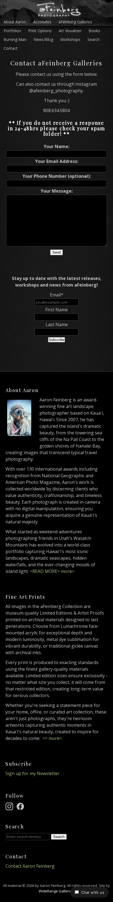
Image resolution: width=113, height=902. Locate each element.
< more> (52, 738)
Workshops (70, 39)
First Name (56, 310)
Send (56, 252)
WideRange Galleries (56, 891)
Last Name (57, 324)
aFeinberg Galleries (75, 21)
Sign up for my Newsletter (32, 773)
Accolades (42, 21)
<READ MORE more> (52, 571)
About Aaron (15, 21)
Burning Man (15, 39)
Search (93, 39)
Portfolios (12, 30)
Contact (11, 48)
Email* (56, 295)
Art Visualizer (70, 30)
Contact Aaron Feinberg (30, 866)
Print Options (40, 30)
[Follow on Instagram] (10, 806)
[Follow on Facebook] (21, 806)
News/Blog (43, 39)
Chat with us (92, 892)
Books (94, 30)
